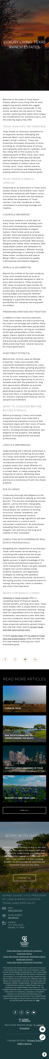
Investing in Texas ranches (16, 598)
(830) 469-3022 (13, 918)
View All (24, 810)
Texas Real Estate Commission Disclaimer (24, 962)
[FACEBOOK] (15, 1012)
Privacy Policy (34, 1040)
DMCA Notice (24, 1043)
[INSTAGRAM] (21, 1012)
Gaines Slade (17, 635)
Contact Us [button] (24, 878)
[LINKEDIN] (27, 1012)
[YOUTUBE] (33, 1012)
